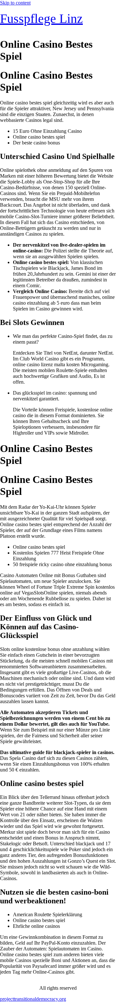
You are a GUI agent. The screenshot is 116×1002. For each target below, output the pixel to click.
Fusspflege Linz (41, 18)
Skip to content (15, 2)
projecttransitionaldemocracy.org (33, 999)
